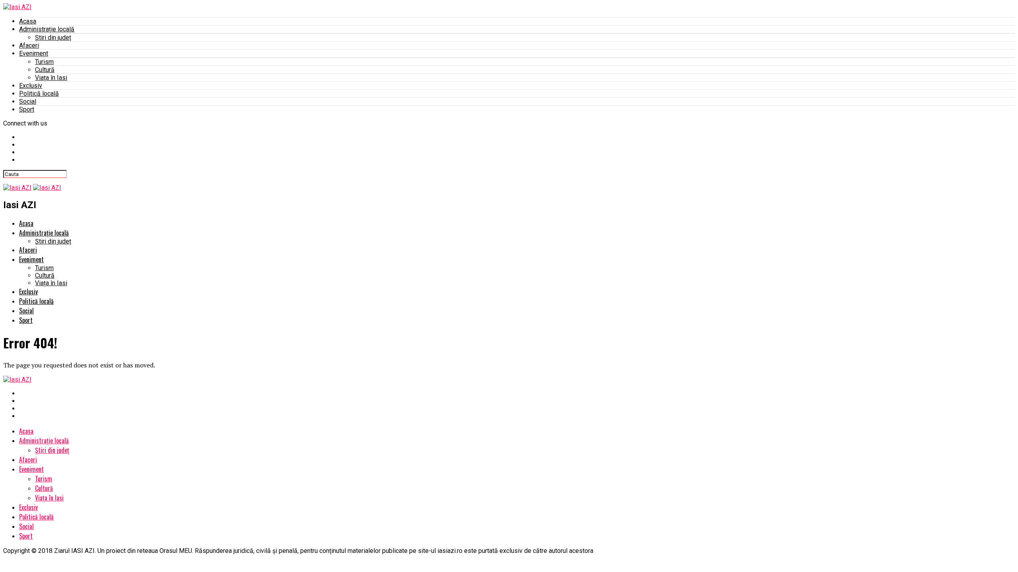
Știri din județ (53, 37)
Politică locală (39, 93)
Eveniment (33, 53)
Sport (26, 109)
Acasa (27, 21)
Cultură (44, 69)
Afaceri (29, 45)
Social (27, 101)
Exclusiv (30, 85)
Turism (44, 62)
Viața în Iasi (51, 77)
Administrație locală (46, 29)
